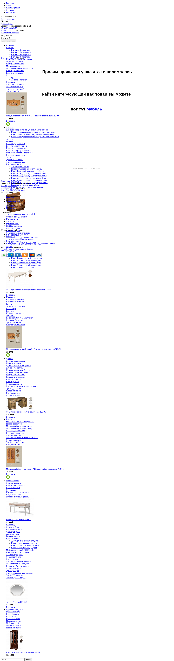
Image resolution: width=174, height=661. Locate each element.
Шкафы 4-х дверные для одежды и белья (28, 178)
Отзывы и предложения (16, 217)
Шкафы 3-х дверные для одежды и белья (28, 176)
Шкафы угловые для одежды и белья (27, 187)
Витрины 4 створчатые (21, 57)
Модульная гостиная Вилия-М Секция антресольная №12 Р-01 (33, 116)
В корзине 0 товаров (10, 33)
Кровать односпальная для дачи (25, 545)
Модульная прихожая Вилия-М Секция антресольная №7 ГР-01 (33, 349)
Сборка (9, 5)
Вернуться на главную (11, 181)
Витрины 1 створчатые (21, 50)
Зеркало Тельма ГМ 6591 (17, 602)
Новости (10, 223)
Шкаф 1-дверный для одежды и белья (27, 171)
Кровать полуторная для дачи (24, 548)
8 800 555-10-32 (8, 30)
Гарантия (10, 3)
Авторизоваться (8, 19)
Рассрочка (10, 237)
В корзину (10, 121)
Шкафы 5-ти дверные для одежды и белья (29, 180)
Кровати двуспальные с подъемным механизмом (32, 134)
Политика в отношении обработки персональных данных (31, 243)
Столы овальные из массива (23, 242)
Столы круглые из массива (23, 240)
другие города (7, 23)
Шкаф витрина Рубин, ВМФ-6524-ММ (23, 652)
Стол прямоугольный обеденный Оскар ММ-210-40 (28, 290)
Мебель (94, 109)
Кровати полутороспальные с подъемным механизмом (35, 137)
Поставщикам (12, 219)
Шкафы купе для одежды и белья (25, 185)
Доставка (10, 10)
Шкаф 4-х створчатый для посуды (26, 265)
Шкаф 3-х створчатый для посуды (26, 263)
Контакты (10, 12)
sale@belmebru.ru (8, 250)
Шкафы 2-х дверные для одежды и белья (28, 173)
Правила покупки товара (17, 234)
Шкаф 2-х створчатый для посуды (26, 260)
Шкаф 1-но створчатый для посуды (26, 258)
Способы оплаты (13, 241)
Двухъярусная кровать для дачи (24, 541)
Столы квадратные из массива (24, 237)
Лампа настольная (19, 80)
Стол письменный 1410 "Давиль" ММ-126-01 (26, 412)
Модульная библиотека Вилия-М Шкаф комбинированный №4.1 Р (35, 469)
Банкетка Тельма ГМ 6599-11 (18, 520)
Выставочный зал (8, 190)
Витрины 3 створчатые (21, 54)
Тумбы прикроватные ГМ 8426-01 (21, 214)
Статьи (9, 226)
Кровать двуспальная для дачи (24, 543)
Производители (13, 8)
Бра (12, 77)
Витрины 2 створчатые (21, 52)
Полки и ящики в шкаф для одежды (26, 169)
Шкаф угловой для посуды (22, 267)
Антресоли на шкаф (20, 166)
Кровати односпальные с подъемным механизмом (33, 132)
